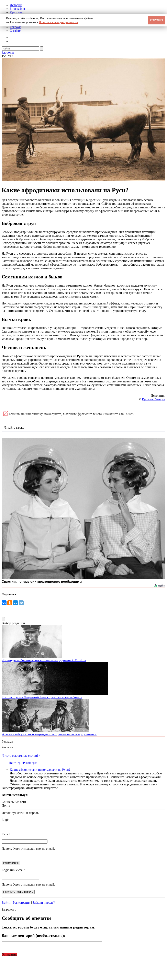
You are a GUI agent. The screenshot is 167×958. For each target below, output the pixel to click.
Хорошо (156, 20)
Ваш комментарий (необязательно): (33, 935)
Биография (17, 8)
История (16, 5)
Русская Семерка (153, 399)
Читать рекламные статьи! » (21, 755)
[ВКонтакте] (4, 602)
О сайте (15, 30)
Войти (6, 902)
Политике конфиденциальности (58, 22)
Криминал (17, 12)
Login (5, 819)
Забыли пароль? (44, 902)
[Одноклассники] (9, 602)
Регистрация (21, 902)
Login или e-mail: (13, 870)
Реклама (15, 27)
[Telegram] (21, 602)
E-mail (6, 834)
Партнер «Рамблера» (23, 762)
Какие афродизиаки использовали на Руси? (40, 769)
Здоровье (8, 52)
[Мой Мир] (15, 602)
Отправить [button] (9, 954)
